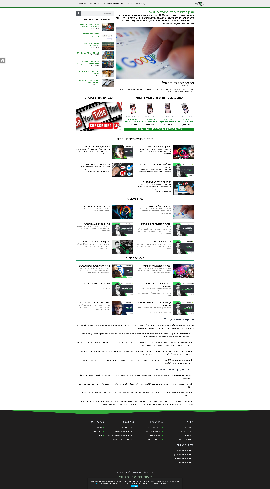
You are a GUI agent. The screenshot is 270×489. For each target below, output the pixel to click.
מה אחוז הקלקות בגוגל (178, 83)
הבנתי (134, 486)
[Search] (78, 13)
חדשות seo (81, 4)
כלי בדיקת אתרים (162, 241)
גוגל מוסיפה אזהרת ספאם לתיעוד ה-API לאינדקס (89, 25)
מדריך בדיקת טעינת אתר (159, 146)
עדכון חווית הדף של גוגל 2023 (96, 241)
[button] (2, 60)
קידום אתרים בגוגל (137, 4)
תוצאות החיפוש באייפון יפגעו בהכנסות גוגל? (88, 82)
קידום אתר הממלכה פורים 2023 (95, 302)
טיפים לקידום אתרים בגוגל (97, 146)
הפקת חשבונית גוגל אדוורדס (157, 266)
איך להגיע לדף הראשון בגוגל (157, 182)
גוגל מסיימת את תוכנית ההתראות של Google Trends (88, 63)
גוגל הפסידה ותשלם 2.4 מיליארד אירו (90, 35)
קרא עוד (96, 483)
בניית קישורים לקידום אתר (97, 164)
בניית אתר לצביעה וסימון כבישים (94, 266)
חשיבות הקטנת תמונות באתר (96, 206)
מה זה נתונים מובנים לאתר (97, 224)
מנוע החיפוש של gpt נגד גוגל (88, 53)
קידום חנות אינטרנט (115, 4)
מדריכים (96, 4)
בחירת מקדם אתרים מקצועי (97, 283)
